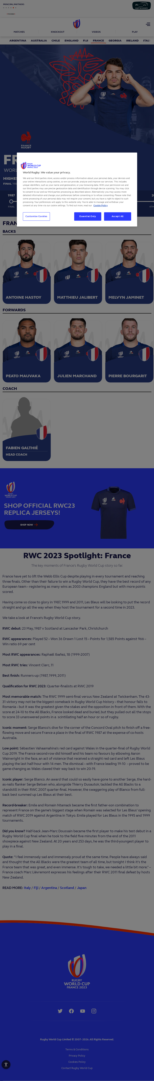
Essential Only (87, 216)
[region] (77, 190)
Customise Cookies (36, 216)
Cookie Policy (100, 205)
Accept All (118, 216)
